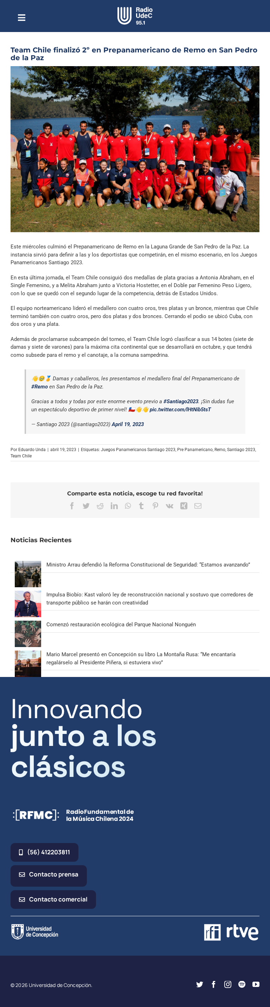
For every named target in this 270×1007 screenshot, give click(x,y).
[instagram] (227, 984)
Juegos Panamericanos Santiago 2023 (138, 449)
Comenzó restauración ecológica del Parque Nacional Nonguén (121, 624)
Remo (219, 449)
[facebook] (213, 984)
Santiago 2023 (241, 449)
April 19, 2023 (128, 424)
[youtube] (255, 984)
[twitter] (199, 984)
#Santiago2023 (180, 401)
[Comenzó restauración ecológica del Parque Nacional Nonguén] (28, 624)
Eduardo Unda (32, 449)
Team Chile (21, 456)
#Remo (39, 387)
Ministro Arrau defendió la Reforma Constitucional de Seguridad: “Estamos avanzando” (148, 565)
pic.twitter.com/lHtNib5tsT (180, 409)
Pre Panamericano (195, 449)
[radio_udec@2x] (135, 9)
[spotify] (241, 984)
